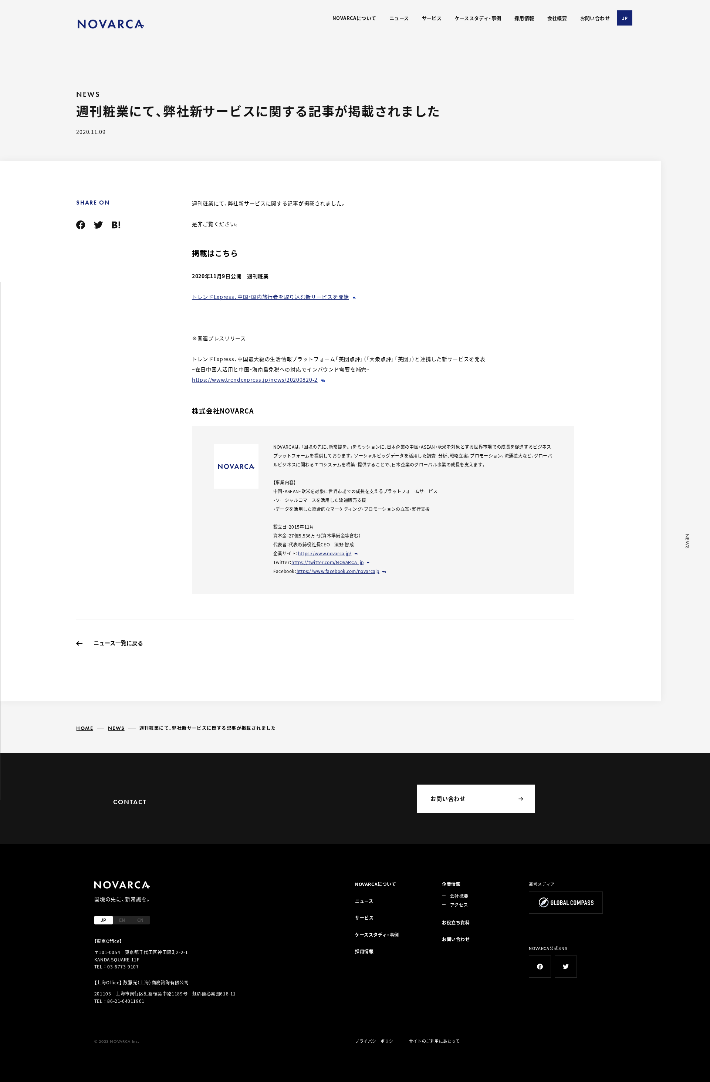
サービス (432, 17)
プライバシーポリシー (376, 1041)
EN (122, 920)
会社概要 (557, 17)
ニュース (399, 17)
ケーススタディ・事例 (478, 17)
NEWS (116, 728)
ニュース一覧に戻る (118, 643)
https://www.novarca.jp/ (325, 553)
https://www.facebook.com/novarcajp (338, 571)
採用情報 (524, 17)
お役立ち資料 (456, 922)
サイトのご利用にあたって (434, 1041)
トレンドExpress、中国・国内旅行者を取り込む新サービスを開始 (270, 296)
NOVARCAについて (354, 17)
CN (140, 920)
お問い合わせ (595, 17)
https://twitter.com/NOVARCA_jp (327, 562)
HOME (84, 728)
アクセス (459, 904)
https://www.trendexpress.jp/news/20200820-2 (255, 379)
